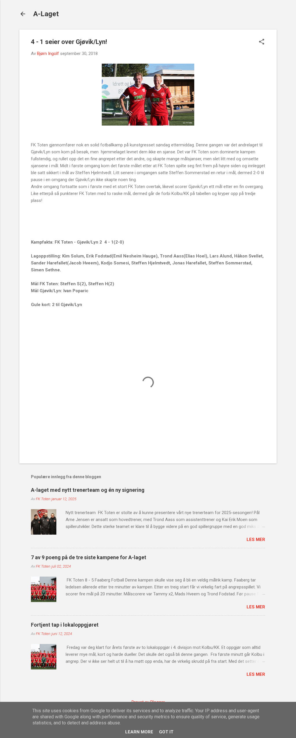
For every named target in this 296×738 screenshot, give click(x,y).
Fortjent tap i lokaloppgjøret (65, 625)
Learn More (139, 732)
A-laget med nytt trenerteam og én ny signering (88, 490)
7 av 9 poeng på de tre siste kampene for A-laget (88, 557)
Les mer (256, 539)
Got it (166, 732)
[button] (261, 42)
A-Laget (46, 14)
